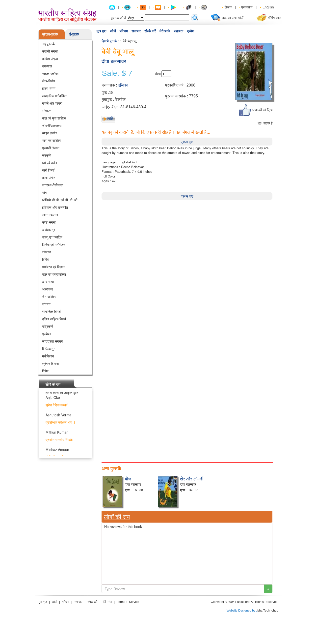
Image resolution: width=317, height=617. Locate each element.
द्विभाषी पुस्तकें (110, 40)
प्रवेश (190, 31)
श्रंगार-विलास (50, 363)
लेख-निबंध (48, 80)
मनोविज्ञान (48, 355)
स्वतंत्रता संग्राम (52, 341)
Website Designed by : (242, 610)
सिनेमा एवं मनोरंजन (53, 244)
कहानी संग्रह (50, 51)
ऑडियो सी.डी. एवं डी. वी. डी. (60, 199)
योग (44, 192)
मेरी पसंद (164, 31)
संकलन (46, 251)
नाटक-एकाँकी (50, 73)
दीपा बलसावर (114, 61)
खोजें (113, 31)
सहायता (178, 31)
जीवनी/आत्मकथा (52, 125)
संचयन (46, 303)
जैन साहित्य (49, 296)
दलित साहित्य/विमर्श (54, 318)
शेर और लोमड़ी (191, 478)
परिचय (124, 31)
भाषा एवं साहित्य (51, 140)
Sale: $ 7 (117, 73)
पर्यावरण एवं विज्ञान (53, 266)
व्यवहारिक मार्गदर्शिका (54, 95)
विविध (45, 259)
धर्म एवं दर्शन (49, 162)
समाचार (136, 31)
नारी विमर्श (48, 170)
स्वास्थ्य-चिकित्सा (52, 184)
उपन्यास (47, 65)
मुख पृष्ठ (101, 31)
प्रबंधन (46, 333)
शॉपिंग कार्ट (274, 17)
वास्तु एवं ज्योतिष (52, 237)
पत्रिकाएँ (47, 326)
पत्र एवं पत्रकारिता (54, 274)
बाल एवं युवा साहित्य (54, 118)
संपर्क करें (150, 31)
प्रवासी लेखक (50, 147)
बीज (128, 478)
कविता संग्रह (50, 58)
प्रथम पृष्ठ (187, 141)
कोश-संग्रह (49, 222)
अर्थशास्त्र (48, 229)
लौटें (110, 118)
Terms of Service (128, 602)
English (268, 6)
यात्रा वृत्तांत (49, 132)
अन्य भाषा (48, 281)
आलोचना (47, 289)
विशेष (45, 370)
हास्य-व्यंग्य (48, 88)
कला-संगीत (48, 177)
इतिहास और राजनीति (55, 207)
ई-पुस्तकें (74, 34)
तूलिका (123, 85)
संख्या (158, 73)
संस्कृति (46, 155)
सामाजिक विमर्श (51, 311)
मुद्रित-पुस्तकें (50, 34)
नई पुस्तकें (48, 43)
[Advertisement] (187, 234)
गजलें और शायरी (52, 103)
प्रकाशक (246, 6)
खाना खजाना (50, 214)
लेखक (228, 6)
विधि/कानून (48, 348)
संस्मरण (47, 110)
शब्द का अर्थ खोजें (232, 17)
